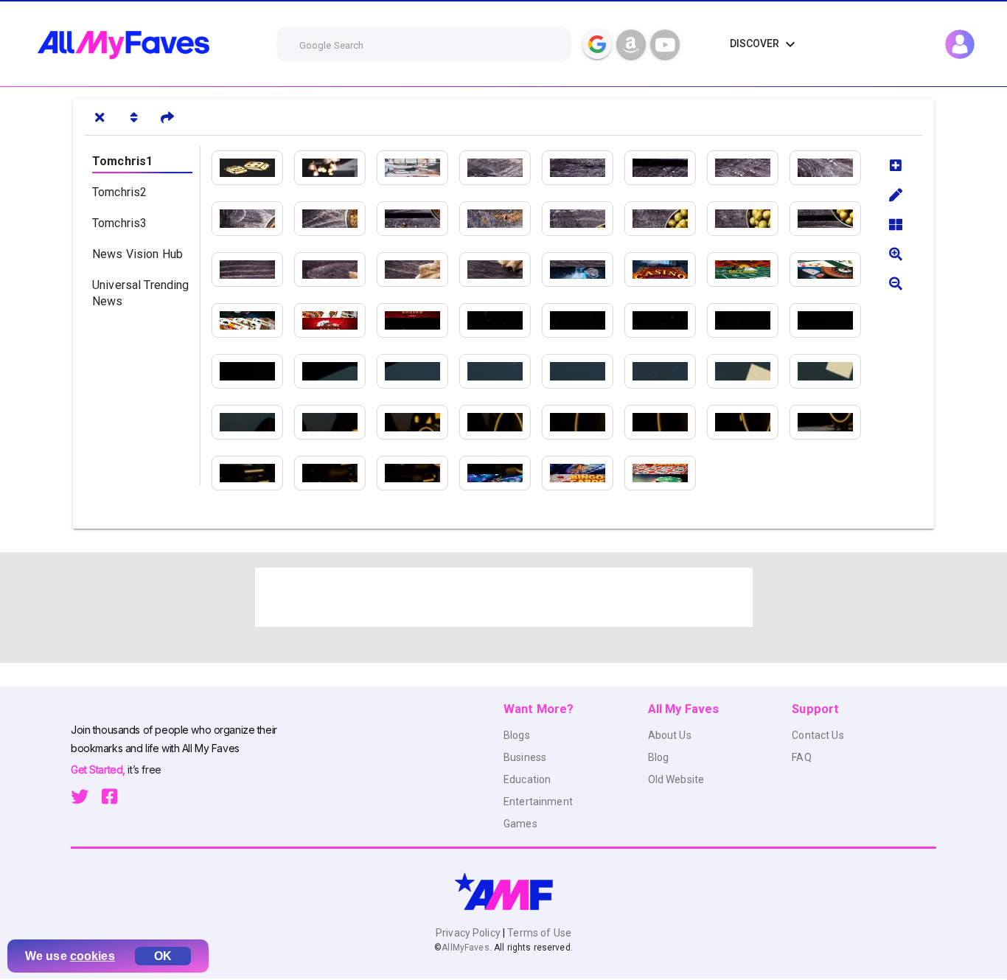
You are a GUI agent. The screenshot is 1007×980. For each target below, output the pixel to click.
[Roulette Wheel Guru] (253, 269)
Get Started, (99, 769)
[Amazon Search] (631, 44)
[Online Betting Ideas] (253, 473)
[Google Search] (597, 44)
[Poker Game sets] (748, 167)
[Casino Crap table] (831, 167)
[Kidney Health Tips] (500, 320)
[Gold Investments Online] (583, 269)
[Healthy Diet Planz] (500, 167)
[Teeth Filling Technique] (583, 422)
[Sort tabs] (133, 117)
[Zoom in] (895, 253)
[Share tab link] (167, 117)
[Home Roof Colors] (748, 269)
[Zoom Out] (895, 283)
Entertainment (538, 801)
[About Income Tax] (335, 320)
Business (524, 757)
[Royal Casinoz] (500, 269)
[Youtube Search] (665, 44)
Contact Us (817, 735)
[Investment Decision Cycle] (583, 167)
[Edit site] (895, 194)
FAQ (801, 757)
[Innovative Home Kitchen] (500, 473)
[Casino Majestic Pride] (831, 320)
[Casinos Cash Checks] (253, 371)
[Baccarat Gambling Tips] (665, 422)
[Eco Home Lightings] (335, 167)
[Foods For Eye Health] (500, 422)
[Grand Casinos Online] (665, 167)
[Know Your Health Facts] (335, 422)
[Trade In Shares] (583, 371)
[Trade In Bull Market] (665, 371)
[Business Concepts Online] (418, 167)
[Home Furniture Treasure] (665, 473)
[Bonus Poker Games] (253, 218)
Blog (658, 757)
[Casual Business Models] (665, 269)
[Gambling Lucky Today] (748, 422)
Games (520, 824)
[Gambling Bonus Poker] (831, 422)
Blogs (516, 735)
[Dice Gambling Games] (253, 167)
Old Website (676, 779)
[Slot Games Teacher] (418, 218)
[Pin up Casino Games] (748, 218)
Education (527, 779)
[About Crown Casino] (748, 320)
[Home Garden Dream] (583, 473)
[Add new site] (895, 165)
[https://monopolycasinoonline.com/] (665, 218)
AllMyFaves (465, 947)
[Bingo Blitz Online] (583, 218)
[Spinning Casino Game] (335, 218)
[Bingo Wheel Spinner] (335, 269)
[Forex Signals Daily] (748, 371)
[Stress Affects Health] (253, 422)
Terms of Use (538, 933)
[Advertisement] (504, 597)
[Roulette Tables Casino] (500, 218)
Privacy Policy (469, 933)
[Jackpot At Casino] (335, 371)
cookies (92, 956)
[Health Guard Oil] (418, 320)
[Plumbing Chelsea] (665, 320)
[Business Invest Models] (253, 320)
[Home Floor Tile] (831, 269)
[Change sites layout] (895, 224)
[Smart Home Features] (418, 473)
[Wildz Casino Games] (418, 269)
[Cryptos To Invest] (500, 371)
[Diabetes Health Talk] (418, 422)
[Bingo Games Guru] (831, 218)
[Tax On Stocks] (831, 371)
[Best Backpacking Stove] (583, 320)
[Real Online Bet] (335, 473)
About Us (669, 735)
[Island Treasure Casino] (418, 371)
